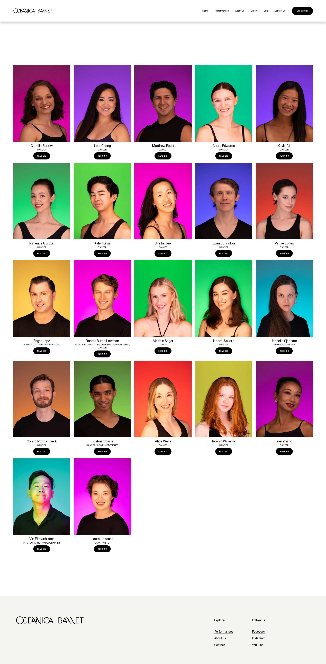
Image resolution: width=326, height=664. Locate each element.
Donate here (302, 10)
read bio (102, 354)
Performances (222, 10)
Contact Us (280, 10)
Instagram (259, 638)
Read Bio (41, 156)
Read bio (102, 253)
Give (266, 10)
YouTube (257, 645)
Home (205, 10)
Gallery (254, 10)
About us (220, 638)
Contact (219, 645)
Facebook (258, 631)
